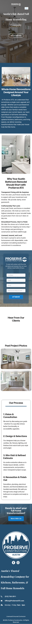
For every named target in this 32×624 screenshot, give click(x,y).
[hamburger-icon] (26, 8)
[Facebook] (13, 562)
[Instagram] (18, 562)
